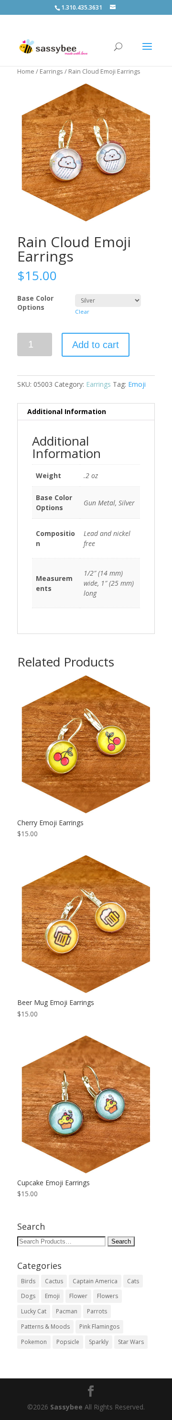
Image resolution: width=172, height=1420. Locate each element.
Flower (78, 1296)
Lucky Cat (33, 1311)
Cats (133, 1281)
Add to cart (95, 344)
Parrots (97, 1311)
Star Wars (131, 1342)
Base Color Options (35, 302)
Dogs (28, 1296)
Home (25, 71)
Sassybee (66, 1406)
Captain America (95, 1281)
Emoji (137, 384)
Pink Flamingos (99, 1326)
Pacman (66, 1311)
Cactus (54, 1281)
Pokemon (34, 1342)
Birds (28, 1281)
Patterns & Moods (45, 1326)
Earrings (51, 71)
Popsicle (67, 1342)
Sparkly (98, 1342)
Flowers (107, 1296)
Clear (82, 311)
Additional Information (66, 411)
